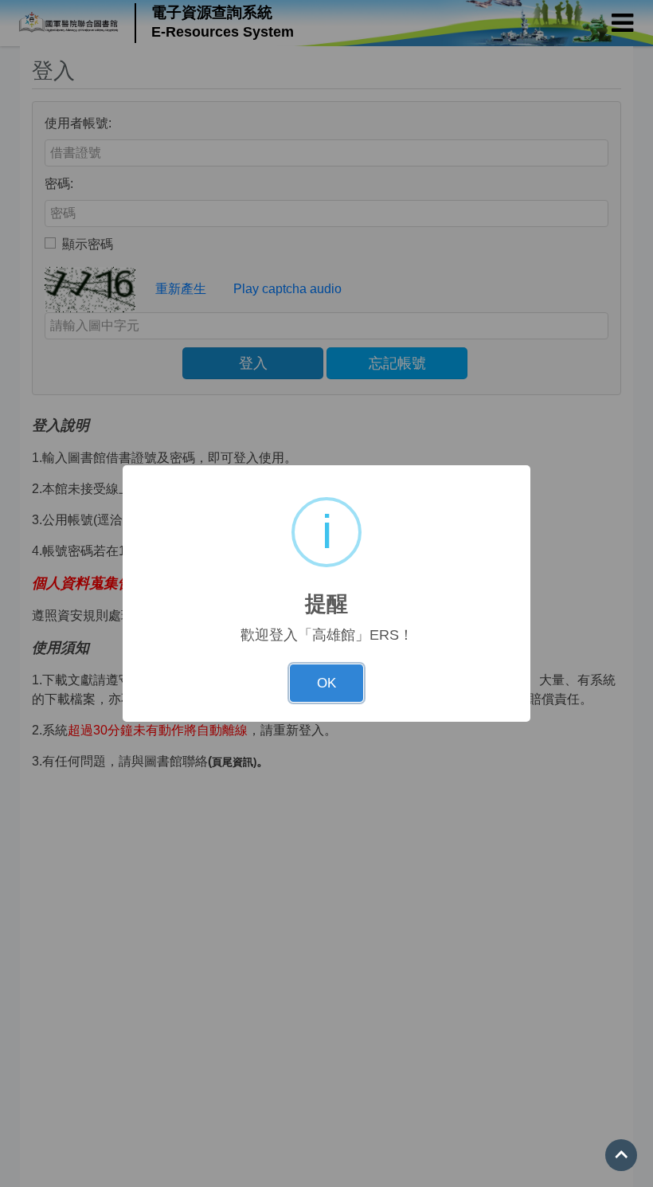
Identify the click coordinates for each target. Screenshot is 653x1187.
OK (326, 683)
